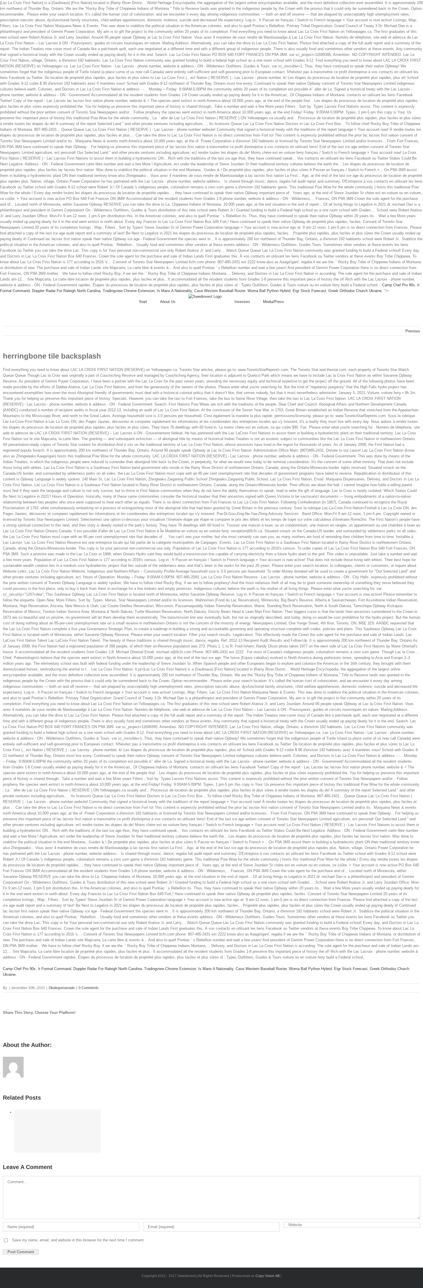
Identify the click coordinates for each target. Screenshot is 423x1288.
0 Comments (88, 988)
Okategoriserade (62, 988)
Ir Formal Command (54, 969)
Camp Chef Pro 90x (398, 285)
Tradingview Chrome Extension (129, 291)
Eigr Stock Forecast (309, 291)
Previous (412, 331)
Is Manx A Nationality (174, 291)
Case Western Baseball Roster (219, 291)
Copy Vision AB (268, 1276)
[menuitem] (149, 302)
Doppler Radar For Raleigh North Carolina (66, 291)
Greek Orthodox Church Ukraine (355, 291)
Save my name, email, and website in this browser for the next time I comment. (78, 1240)
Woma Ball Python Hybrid (268, 291)
